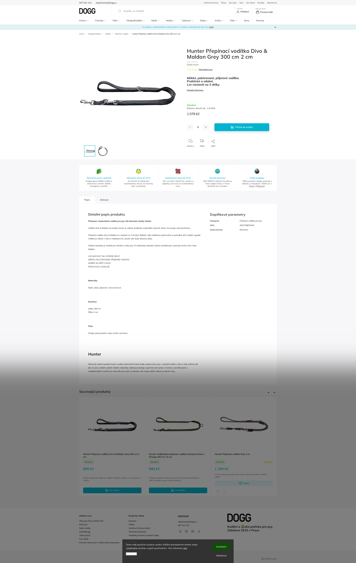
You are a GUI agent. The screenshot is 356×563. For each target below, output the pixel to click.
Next (275, 392)
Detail (246, 483)
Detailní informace (195, 90)
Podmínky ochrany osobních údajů (144, 535)
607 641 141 (183, 525)
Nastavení (131, 554)
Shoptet (274, 559)
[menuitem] (85, 20)
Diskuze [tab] (104, 199)
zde (185, 548)
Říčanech (260, 186)
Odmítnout (221, 555)
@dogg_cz (199, 531)
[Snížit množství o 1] (190, 127)
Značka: (193, 65)
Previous (269, 392)
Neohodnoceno (205, 69)
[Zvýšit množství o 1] (206, 127)
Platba (131, 524)
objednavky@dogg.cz (187, 521)
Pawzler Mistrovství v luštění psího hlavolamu (99, 542)
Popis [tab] (87, 199)
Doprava (132, 521)
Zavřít (265, 151)
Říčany (223, 3)
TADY (211, 27)
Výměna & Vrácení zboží (139, 528)
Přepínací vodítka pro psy (251, 221)
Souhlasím (221, 546)
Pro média (83, 539)
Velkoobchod (272, 3)
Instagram (186, 531)
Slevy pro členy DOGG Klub (91, 521)
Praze (251, 186)
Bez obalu (233, 3)
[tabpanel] (112, 446)
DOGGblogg (84, 531)
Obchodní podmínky (137, 531)
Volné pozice (85, 535)
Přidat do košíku (244, 127)
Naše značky (85, 528)
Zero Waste (250, 3)
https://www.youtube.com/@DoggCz (193, 531)
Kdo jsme (83, 524)
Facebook (180, 531)
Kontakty (261, 3)
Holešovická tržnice (211, 3)
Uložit (193, 154)
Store (241, 3)
